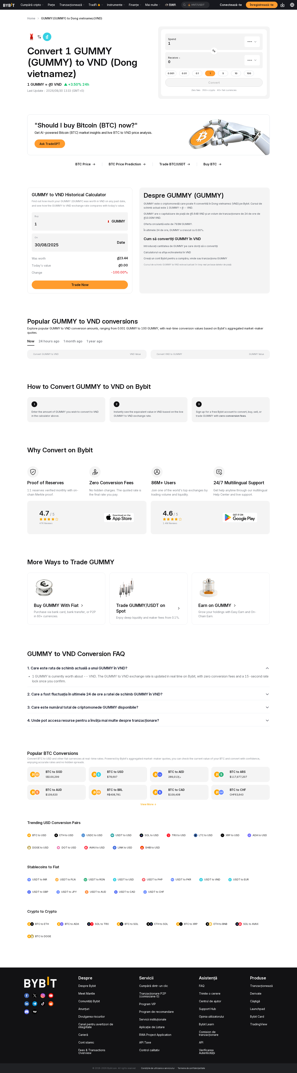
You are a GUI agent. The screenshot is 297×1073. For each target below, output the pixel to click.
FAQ (201, 986)
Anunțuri (83, 1009)
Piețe (51, 4)
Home (31, 18)
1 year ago (94, 341)
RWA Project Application (155, 1034)
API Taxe (145, 1042)
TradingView (258, 1024)
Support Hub (207, 1009)
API (201, 1042)
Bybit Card (257, 1016)
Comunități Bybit (89, 1001)
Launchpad (257, 1009)
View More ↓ (148, 804)
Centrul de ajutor (210, 1001)
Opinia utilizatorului (211, 1016)
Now (30, 341)
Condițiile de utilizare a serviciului (158, 1068)
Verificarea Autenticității (207, 1051)
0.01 (184, 73)
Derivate (255, 993)
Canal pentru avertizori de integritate (95, 1025)
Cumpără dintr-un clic (153, 986)
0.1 (197, 73)
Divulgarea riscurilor (91, 1016)
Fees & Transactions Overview (91, 1051)
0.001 (171, 73)
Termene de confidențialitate (191, 1068)
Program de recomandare (156, 1011)
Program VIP (147, 1004)
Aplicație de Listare (152, 1027)
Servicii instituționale (152, 1019)
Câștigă (255, 1001)
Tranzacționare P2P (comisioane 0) (152, 995)
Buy (37, 216)
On (36, 237)
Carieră (83, 1034)
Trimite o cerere (209, 993)
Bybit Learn (206, 1024)
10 (236, 73)
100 (249, 73)
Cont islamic (86, 1042)
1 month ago (73, 341)
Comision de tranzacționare (208, 1033)
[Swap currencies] (214, 51)
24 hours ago (49, 341)
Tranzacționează (261, 986)
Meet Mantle (86, 993)
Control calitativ (149, 1050)
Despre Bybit (87, 986)
